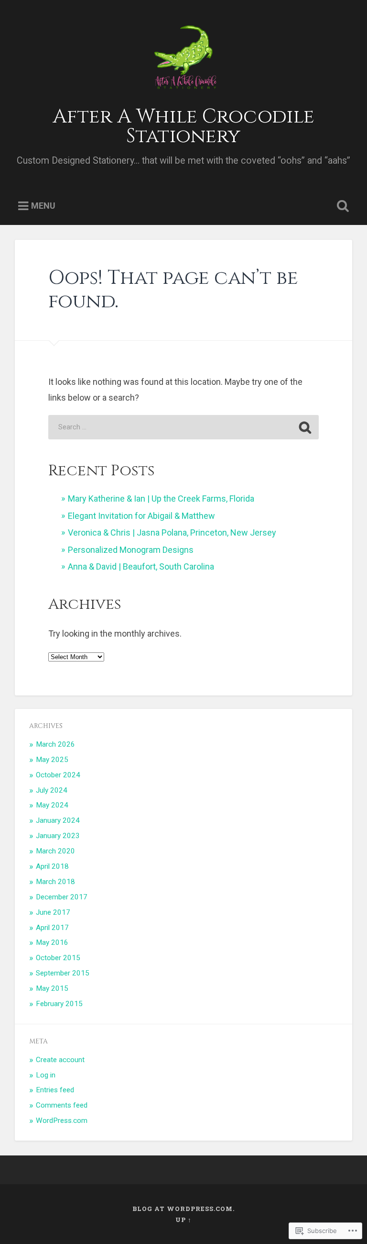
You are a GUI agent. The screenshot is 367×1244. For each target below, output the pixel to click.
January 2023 (58, 835)
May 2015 (52, 988)
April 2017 (52, 927)
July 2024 (51, 790)
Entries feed (55, 1090)
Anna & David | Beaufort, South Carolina (141, 566)
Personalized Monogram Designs (131, 550)
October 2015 (58, 957)
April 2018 (52, 866)
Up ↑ (183, 1219)
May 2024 (52, 805)
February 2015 (59, 1003)
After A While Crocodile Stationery (183, 126)
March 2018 (55, 881)
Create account (60, 1059)
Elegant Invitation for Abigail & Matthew (141, 516)
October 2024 (58, 775)
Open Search (341, 206)
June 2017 (53, 912)
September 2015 (62, 973)
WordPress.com (61, 1120)
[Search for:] (183, 427)
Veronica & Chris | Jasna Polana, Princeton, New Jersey (172, 532)
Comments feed (61, 1105)
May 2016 (52, 942)
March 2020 (55, 851)
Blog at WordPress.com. (183, 1208)
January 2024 (58, 820)
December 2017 (61, 897)
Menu (43, 206)
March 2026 (55, 744)
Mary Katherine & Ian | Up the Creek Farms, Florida (161, 498)
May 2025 (52, 759)
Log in (45, 1075)
